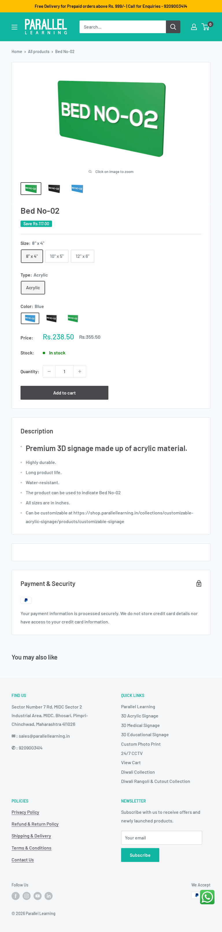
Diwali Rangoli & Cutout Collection (155, 781)
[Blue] (30, 318)
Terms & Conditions (31, 847)
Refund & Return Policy (35, 823)
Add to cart (64, 392)
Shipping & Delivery (31, 835)
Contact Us (23, 859)
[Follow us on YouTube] (38, 896)
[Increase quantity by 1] (80, 371)
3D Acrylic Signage (139, 715)
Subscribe (140, 855)
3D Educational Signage (145, 734)
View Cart (131, 762)
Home (17, 51)
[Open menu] (14, 27)
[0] (205, 26)
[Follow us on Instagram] (27, 896)
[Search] (173, 26)
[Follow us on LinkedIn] (49, 896)
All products (38, 51)
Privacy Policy (25, 812)
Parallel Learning (138, 706)
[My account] (194, 27)
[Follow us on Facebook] (16, 896)
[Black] (51, 318)
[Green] (73, 318)
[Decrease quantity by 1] (49, 371)
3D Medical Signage (140, 725)
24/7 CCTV (132, 753)
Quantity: (30, 371)
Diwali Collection (138, 772)
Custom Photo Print (141, 744)
